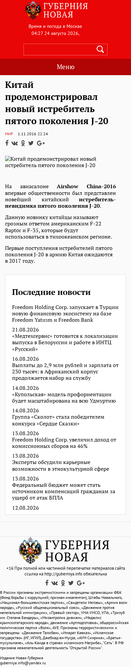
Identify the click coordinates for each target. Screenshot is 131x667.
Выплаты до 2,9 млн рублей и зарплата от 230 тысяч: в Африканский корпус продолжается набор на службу (65, 371)
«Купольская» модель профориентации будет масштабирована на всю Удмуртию (64, 397)
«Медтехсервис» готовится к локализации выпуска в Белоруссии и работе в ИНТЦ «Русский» (65, 342)
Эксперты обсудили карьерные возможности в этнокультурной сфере (60, 465)
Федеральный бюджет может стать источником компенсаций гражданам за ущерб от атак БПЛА (63, 491)
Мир (9, 133)
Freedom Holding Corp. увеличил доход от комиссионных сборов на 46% (64, 443)
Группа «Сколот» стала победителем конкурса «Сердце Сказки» (58, 420)
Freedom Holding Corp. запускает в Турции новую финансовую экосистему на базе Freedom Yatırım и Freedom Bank (65, 313)
